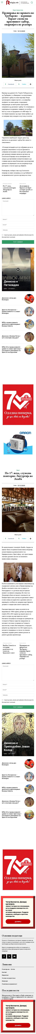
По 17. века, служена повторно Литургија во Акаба (9, 188)
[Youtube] (14, 956)
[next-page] (30, 251)
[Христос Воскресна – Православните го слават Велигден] (29, 311)
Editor (5, 288)
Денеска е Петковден (11, 283)
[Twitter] (9, 956)
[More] (31, 84)
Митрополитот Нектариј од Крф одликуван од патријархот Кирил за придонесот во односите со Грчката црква (17, 997)
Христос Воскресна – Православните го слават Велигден (11, 311)
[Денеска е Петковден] (18, 269)
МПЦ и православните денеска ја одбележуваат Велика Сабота (11, 324)
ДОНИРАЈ (18, 1025)
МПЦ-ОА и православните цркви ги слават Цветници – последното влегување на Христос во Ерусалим (12, 349)
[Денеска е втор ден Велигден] (29, 299)
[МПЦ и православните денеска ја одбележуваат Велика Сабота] (29, 324)
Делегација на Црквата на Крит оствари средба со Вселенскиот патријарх (26, 189)
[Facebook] (4, 956)
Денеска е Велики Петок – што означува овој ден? (11, 337)
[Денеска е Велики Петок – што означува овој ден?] (29, 337)
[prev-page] (27, 251)
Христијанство (18, 10)
